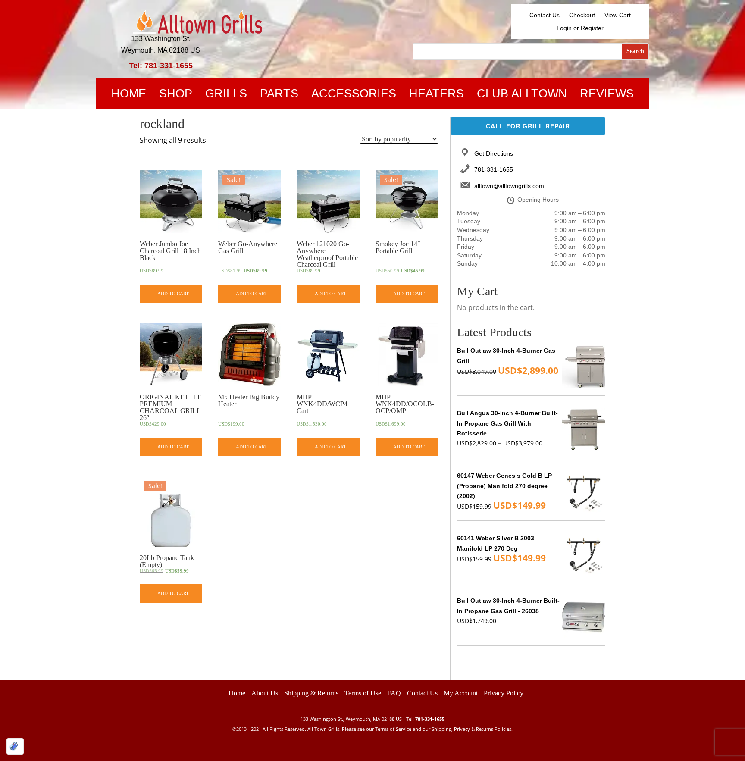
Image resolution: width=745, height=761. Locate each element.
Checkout (582, 15)
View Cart (617, 15)
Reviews (607, 95)
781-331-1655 (493, 169)
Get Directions (493, 153)
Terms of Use (362, 693)
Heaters (436, 95)
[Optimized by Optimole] (15, 746)
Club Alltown (522, 95)
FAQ (394, 693)
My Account (461, 693)
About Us (264, 693)
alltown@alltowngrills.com (509, 185)
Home (128, 95)
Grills (226, 95)
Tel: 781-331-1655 (161, 65)
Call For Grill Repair (528, 126)
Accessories (353, 95)
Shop (175, 95)
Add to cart (173, 293)
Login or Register (580, 28)
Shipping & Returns (311, 693)
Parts (279, 95)
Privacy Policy (503, 693)
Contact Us (544, 15)
